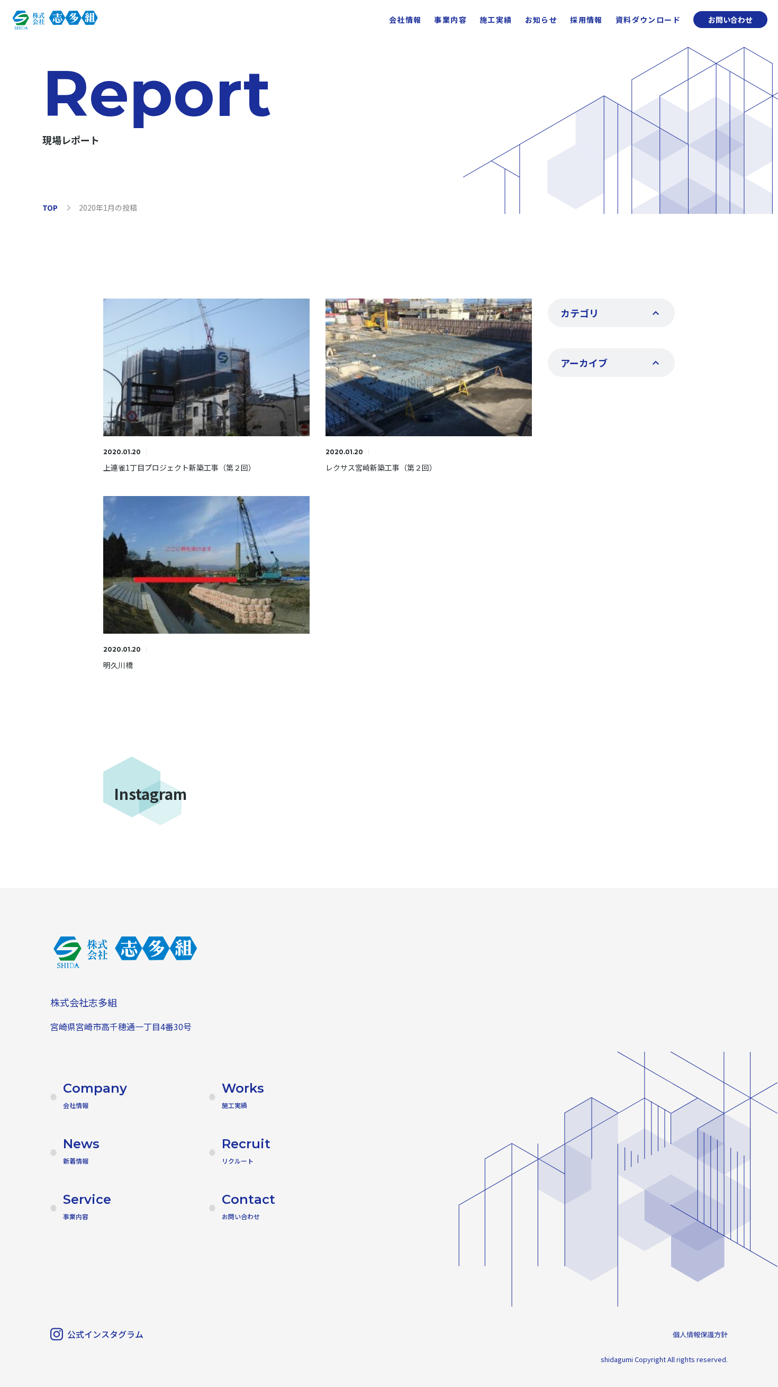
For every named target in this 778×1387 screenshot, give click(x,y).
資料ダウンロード (648, 19)
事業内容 (450, 19)
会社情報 (405, 19)
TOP (50, 207)
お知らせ (541, 19)
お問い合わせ (730, 19)
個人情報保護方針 (700, 1334)
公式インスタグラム (105, 1334)
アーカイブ (584, 363)
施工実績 (496, 19)
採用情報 (586, 19)
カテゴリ (579, 313)
